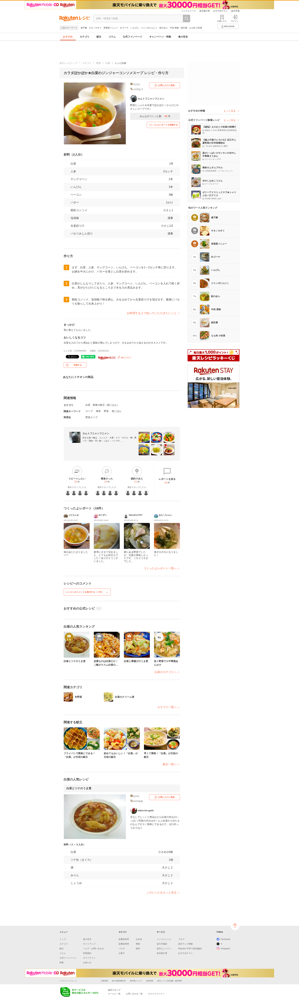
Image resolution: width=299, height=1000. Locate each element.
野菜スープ (91, 417)
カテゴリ (84, 36)
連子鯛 (84, 28)
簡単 (98, 411)
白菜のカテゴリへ (166, 672)
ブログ (181, 939)
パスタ (122, 948)
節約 (138, 948)
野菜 (98, 63)
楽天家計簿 (204, 11)
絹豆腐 (184, 28)
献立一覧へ (170, 764)
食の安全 (183, 36)
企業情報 (104, 981)
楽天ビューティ (164, 948)
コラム (112, 36)
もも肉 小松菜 (195, 28)
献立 (99, 36)
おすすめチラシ (220, 11)
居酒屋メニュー (110, 28)
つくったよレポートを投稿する (163, 125)
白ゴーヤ (124, 28)
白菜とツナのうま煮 (78, 788)
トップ (63, 939)
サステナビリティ (156, 994)
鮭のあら (164, 28)
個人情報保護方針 (119, 981)
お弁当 (139, 939)
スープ (89, 411)
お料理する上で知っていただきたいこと (152, 313)
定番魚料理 (124, 944)
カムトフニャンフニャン (96, 433)
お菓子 (122, 953)
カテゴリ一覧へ (167, 707)
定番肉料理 (124, 939)
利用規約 (87, 953)
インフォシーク (188, 11)
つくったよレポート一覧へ (160, 568)
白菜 (108, 63)
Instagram (225, 948)
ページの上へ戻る (234, 925)
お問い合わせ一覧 (134, 994)
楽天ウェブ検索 (185, 944)
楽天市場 (235, 11)
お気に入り (222, 21)
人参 (73, 171)
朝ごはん (116, 411)
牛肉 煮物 (174, 28)
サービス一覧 (114, 994)
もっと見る (230, 111)
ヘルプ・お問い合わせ (93, 948)
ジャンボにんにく (149, 28)
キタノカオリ (95, 28)
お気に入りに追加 (166, 85)
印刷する (78, 365)
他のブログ (125, 357)
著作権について (136, 981)
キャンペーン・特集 (160, 36)
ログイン (235, 21)
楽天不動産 (162, 944)
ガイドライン (89, 958)
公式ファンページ (132, 36)
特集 (62, 962)
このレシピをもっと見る (161, 892)
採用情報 (149, 981)
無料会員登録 (229, 26)
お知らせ (87, 962)
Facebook (225, 939)
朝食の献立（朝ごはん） (106, 404)
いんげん (134, 28)
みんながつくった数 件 (155, 116)
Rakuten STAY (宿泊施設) (190, 948)
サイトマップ (89, 944)
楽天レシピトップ (69, 63)
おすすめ (68, 36)
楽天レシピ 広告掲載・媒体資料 (169, 981)
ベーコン (76, 194)
